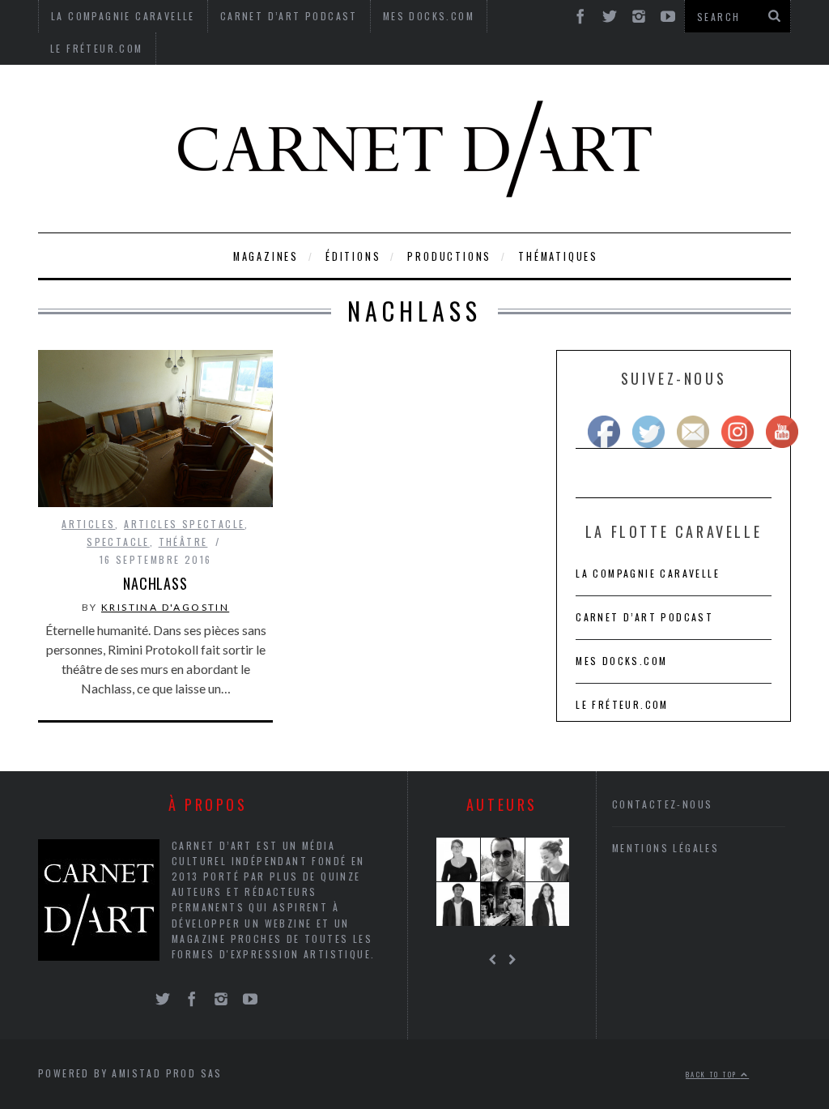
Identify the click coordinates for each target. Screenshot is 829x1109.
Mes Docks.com (621, 661)
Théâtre (183, 541)
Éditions (352, 256)
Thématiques (558, 256)
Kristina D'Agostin (165, 607)
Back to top (713, 1074)
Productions (449, 256)
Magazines (266, 256)
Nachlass (155, 583)
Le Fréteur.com (96, 48)
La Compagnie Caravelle (648, 573)
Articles (88, 524)
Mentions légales (665, 848)
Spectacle (118, 541)
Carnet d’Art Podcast (644, 617)
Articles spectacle (184, 524)
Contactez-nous (662, 804)
